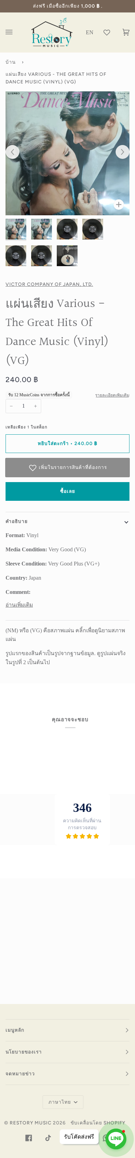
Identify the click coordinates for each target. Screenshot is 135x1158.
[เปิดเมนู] (16, 32)
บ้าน (11, 62)
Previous (16, 152)
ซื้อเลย (67, 491)
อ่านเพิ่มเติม (19, 605)
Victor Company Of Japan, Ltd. (49, 284)
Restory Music (31, 1122)
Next (119, 152)
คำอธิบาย (17, 521)
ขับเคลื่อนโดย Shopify (98, 1122)
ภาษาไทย (60, 1102)
